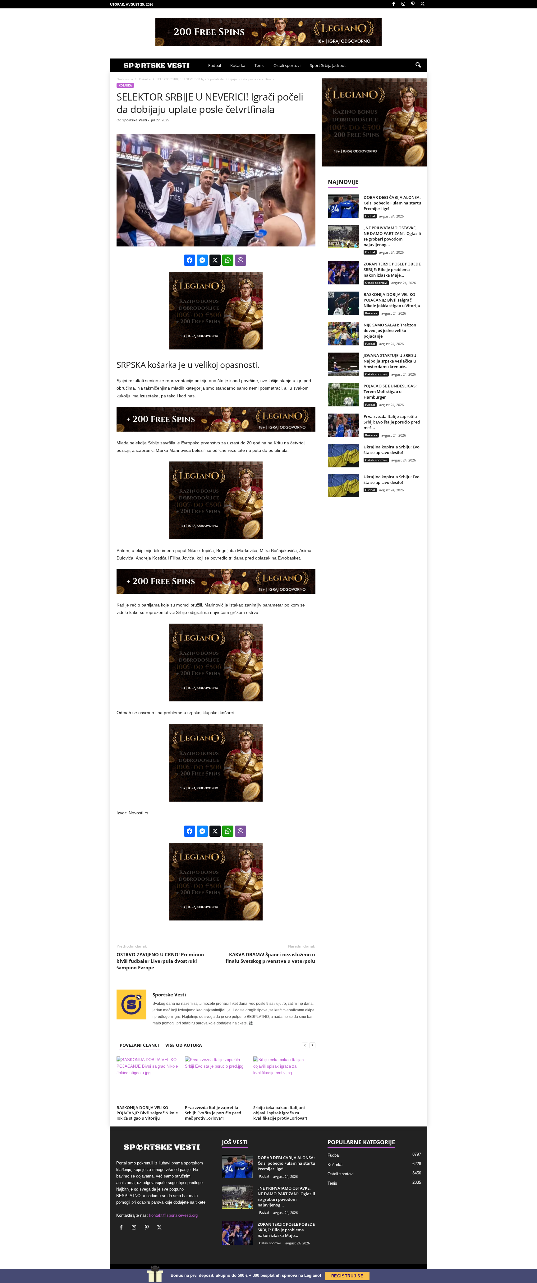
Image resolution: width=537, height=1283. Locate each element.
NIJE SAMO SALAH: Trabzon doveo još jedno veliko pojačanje (390, 330)
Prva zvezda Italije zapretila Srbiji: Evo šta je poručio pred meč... (392, 422)
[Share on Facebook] (189, 260)
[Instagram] (403, 4)
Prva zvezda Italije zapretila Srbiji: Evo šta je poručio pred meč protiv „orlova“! (213, 1113)
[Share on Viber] (240, 260)
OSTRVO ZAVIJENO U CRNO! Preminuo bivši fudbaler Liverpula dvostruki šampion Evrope (160, 961)
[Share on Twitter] (215, 260)
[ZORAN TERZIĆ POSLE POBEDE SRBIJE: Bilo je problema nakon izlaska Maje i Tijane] (343, 272)
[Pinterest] (413, 4)
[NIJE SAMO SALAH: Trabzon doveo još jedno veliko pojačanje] (343, 333)
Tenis (259, 65)
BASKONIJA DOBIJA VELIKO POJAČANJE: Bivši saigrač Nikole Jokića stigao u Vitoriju (147, 1113)
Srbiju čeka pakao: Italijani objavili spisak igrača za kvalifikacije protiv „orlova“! (280, 1113)
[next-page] (312, 1045)
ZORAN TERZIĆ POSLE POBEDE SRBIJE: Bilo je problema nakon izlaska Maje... (392, 269)
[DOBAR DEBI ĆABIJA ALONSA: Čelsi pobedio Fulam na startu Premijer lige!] (343, 206)
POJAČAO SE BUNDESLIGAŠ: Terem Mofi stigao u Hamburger (390, 391)
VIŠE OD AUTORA (183, 1045)
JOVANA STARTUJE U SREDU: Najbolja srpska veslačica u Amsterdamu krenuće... (391, 361)
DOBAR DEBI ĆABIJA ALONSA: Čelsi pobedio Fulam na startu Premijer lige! (392, 202)
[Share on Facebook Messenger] (202, 260)
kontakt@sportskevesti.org (173, 1215)
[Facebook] (393, 4)
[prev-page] (305, 1045)
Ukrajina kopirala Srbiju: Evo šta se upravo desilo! (392, 449)
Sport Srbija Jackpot (328, 65)
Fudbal (214, 65)
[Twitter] (422, 4)
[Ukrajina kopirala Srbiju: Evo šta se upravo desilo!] (343, 455)
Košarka (237, 65)
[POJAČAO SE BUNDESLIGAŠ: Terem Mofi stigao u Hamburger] (343, 394)
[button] (418, 65)
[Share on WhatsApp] (227, 260)
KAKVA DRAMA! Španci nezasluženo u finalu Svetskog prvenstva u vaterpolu (270, 957)
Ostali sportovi (287, 65)
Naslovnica (125, 79)
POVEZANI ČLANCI (139, 1045)
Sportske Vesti (134, 120)
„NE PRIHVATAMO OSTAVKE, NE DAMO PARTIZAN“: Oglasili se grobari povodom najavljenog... (392, 236)
